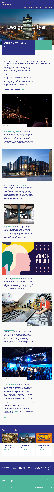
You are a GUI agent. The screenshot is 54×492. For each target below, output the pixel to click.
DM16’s (11, 131)
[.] (51, 487)
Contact (3, 484)
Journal (50, 7)
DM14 (12, 480)
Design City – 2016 (15, 42)
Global (36, 7)
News (38, 41)
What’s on (31, 7)
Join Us (3, 480)
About (46, 7)
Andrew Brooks (14, 411)
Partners (41, 7)
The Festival (25, 7)
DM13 (12, 481)
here (22, 89)
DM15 (12, 479)
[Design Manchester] (6, 5)
